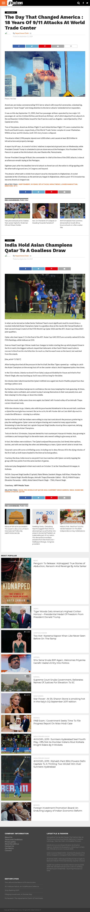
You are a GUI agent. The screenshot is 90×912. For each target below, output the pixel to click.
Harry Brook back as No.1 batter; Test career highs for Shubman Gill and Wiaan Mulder (17, 223)
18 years (34, 184)
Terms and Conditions (13, 840)
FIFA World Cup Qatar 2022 (35, 490)
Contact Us (9, 846)
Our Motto (9, 848)
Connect (8, 850)
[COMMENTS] (70, 45)
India (72, 490)
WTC (15, 186)
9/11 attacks (44, 184)
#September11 (24, 184)
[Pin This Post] (45, 45)
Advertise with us (12, 844)
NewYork (9, 186)
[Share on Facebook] (19, 45)
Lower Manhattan (69, 184)
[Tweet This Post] (32, 45)
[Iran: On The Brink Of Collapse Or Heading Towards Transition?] (45, 218)
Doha (21, 490)
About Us (8, 837)
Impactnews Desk (22, 33)
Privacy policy (10, 842)
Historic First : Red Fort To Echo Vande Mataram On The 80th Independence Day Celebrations (72, 529)
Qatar (21, 492)
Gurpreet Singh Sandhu (58, 490)
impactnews (55, 184)
